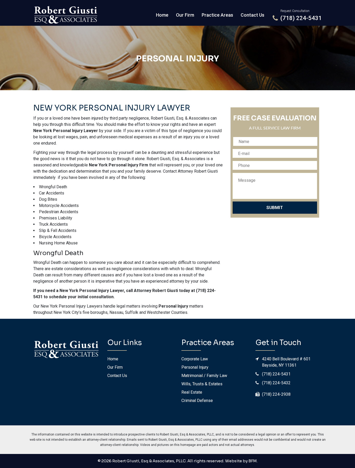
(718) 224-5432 (276, 382)
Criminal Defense (197, 400)
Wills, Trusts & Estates (201, 383)
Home (162, 15)
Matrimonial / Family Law (204, 375)
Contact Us (252, 15)
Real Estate (191, 392)
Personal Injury (177, 58)
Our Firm (185, 15)
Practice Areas (217, 15)
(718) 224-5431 (276, 374)
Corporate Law (194, 358)
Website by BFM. (241, 460)
